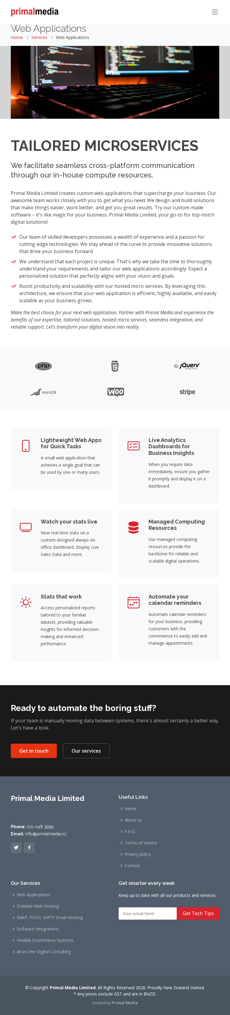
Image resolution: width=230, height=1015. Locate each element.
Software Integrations (38, 929)
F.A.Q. (130, 831)
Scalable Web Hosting (38, 906)
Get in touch (34, 751)
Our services (86, 751)
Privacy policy (138, 854)
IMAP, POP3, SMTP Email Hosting (50, 917)
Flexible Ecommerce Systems (45, 940)
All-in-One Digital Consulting (44, 952)
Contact (132, 866)
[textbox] (152, 913)
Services (39, 37)
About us (133, 820)
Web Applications (33, 895)
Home (17, 37)
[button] (16, 847)
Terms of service (141, 843)
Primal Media (125, 1002)
